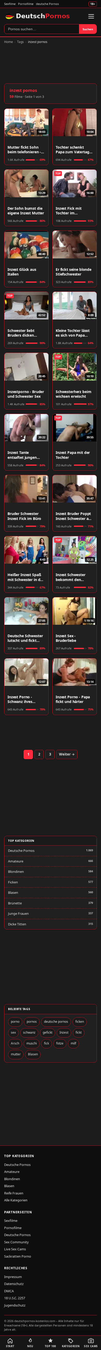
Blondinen (16, 871)
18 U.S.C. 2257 (14, 1298)
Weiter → (67, 754)
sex (13, 1032)
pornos (32, 1021)
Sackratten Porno (17, 1256)
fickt (79, 1032)
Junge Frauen (18, 913)
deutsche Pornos (47, 4)
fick (46, 1043)
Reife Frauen (13, 1193)
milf (73, 1043)
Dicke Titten (17, 924)
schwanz (29, 1032)
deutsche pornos (56, 1021)
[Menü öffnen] (91, 16)
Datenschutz (14, 1283)
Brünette (15, 903)
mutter (16, 1054)
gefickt (47, 1032)
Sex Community (16, 1242)
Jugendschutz (14, 1305)
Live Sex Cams (15, 1249)
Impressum (13, 1276)
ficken (79, 1021)
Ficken (13, 882)
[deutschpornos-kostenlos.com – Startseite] (38, 16)
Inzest (64, 1032)
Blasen (13, 892)
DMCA (9, 1291)
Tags (20, 42)
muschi (31, 1043)
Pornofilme (25, 4)
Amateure (15, 861)
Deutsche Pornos (21, 850)
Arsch (15, 1043)
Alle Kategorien (15, 1200)
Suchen (88, 29)
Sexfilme (10, 4)
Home (8, 42)
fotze (59, 1043)
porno (15, 1021)
